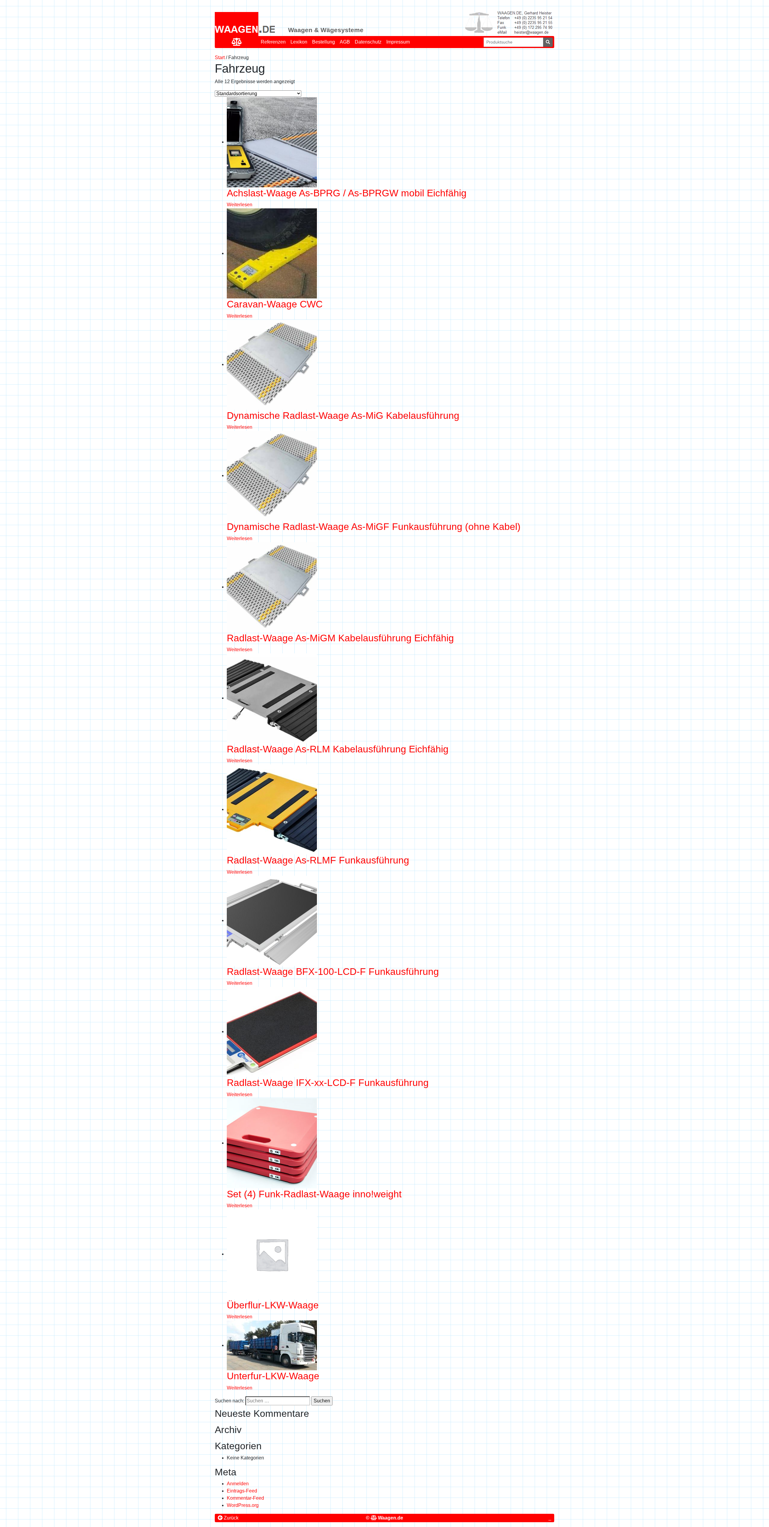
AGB (345, 41)
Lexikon (298, 41)
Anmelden (238, 1483)
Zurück (231, 1517)
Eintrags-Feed (242, 1490)
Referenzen (273, 41)
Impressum (398, 41)
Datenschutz (368, 41)
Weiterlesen (239, 204)
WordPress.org (243, 1505)
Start (220, 57)
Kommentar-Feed (245, 1498)
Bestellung (323, 41)
